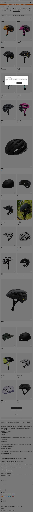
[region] (16, 80)
